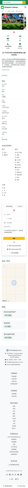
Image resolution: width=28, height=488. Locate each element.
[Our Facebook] (10, 474)
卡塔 (14, 423)
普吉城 (14, 426)
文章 (14, 444)
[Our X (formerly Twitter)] (15, 474)
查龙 (14, 413)
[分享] (20, 16)
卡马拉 (14, 418)
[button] (14, 428)
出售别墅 (14, 376)
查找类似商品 (8, 486)
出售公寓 (14, 379)
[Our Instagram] (12, 474)
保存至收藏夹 (15, 253)
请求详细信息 (9, 206)
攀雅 (9, 11)
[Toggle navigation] (25, 7)
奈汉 (14, 411)
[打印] (23, 16)
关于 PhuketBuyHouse (14, 437)
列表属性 (14, 442)
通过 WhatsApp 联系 (15, 246)
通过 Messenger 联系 (15, 249)
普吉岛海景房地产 (10, 312)
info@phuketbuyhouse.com (15, 362)
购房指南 (14, 449)
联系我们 (14, 439)
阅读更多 (4, 75)
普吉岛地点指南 (14, 452)
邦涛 (14, 408)
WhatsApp (22, 486)
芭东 (14, 416)
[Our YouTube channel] (18, 474)
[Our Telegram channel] (21, 474)
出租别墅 (14, 394)
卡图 (14, 421)
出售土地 (14, 381)
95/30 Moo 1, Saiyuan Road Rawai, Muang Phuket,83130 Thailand (15, 355)
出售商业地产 (14, 384)
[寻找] (24, 2)
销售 (3, 134)
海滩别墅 (7, 323)
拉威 (14, 406)
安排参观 (20, 206)
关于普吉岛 (14, 447)
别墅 (13, 11)
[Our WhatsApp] (7, 474)
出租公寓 (14, 396)
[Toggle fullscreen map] (4, 265)
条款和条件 (14, 454)
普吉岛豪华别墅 (9, 334)
